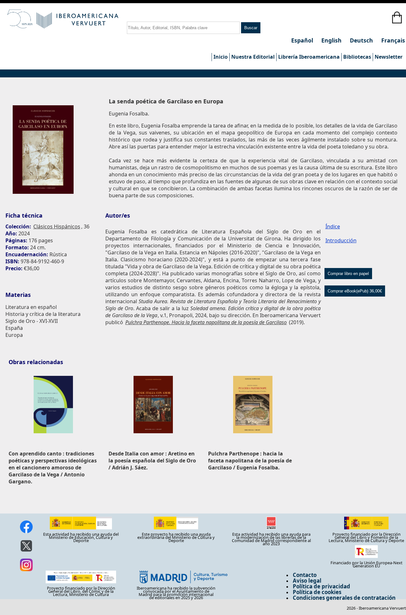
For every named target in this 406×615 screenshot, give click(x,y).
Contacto (305, 575)
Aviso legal (307, 580)
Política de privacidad (321, 586)
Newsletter (389, 56)
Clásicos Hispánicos (56, 226)
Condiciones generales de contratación (344, 597)
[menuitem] (220, 57)
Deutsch (362, 40)
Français (393, 40)
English (332, 40)
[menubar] (308, 57)
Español (303, 40)
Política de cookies (317, 592)
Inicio (220, 56)
